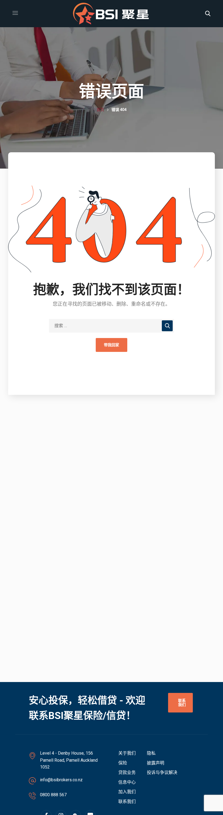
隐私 (151, 753)
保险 (122, 763)
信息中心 (127, 782)
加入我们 (127, 791)
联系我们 (127, 801)
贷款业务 (127, 772)
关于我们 (127, 753)
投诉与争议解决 (162, 772)
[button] (207, 13)
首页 (100, 109)
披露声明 (155, 763)
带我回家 (111, 345)
